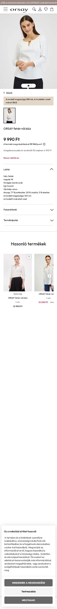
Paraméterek (10, 209)
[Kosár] (51, 9)
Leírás (7, 169)
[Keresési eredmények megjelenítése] (34, 9)
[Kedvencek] (46, 9)
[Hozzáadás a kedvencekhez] (29, 256)
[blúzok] (4, 93)
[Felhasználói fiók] (40, 9)
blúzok (9, 92)
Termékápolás (11, 220)
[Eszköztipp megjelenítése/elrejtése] (44, 144)
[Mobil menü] (6, 9)
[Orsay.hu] (19, 9)
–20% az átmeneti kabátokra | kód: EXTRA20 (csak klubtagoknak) (28, 2)
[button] (28, 86)
